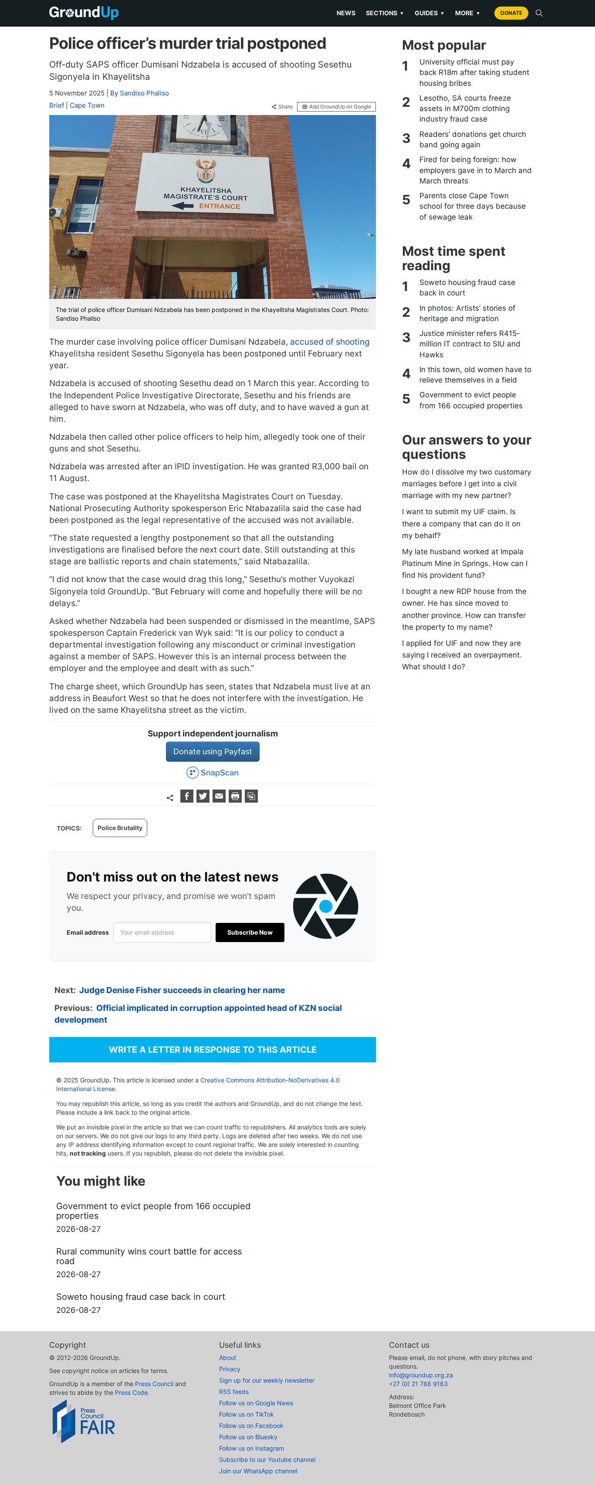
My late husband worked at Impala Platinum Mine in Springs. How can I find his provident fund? (464, 563)
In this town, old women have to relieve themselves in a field (475, 374)
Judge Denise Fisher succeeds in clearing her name (182, 990)
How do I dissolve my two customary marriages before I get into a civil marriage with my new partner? (466, 484)
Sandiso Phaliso (144, 93)
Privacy (229, 1369)
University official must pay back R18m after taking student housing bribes (474, 73)
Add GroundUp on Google (340, 106)
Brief (56, 105)
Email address (88, 932)
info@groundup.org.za (421, 1375)
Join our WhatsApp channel (258, 1471)
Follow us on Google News (256, 1403)
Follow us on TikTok (246, 1414)
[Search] (539, 13)
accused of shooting (330, 342)
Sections (385, 13)
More (467, 13)
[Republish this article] (251, 800)
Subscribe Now (250, 932)
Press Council (154, 1383)
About (227, 1357)
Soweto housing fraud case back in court (467, 287)
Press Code (131, 1392)
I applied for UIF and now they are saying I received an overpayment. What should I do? (462, 655)
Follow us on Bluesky (248, 1437)
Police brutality (120, 827)
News (346, 13)
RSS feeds (234, 1391)
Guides (430, 13)
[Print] (236, 800)
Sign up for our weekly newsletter (266, 1380)
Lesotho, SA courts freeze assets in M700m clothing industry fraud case (465, 109)
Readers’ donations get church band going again (472, 139)
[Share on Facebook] (188, 800)
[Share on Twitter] (204, 800)
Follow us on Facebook (251, 1425)
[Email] (220, 800)
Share (285, 106)
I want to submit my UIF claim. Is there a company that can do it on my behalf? (461, 523)
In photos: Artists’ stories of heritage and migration (467, 313)
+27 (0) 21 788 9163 (418, 1383)
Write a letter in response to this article (213, 1049)
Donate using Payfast (212, 751)
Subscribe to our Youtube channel (267, 1459)
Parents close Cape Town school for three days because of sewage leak (472, 206)
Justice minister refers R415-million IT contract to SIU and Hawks (470, 344)
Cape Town (87, 105)
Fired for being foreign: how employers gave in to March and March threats (475, 170)
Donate (511, 13)
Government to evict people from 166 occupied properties (471, 400)
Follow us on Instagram (251, 1448)
